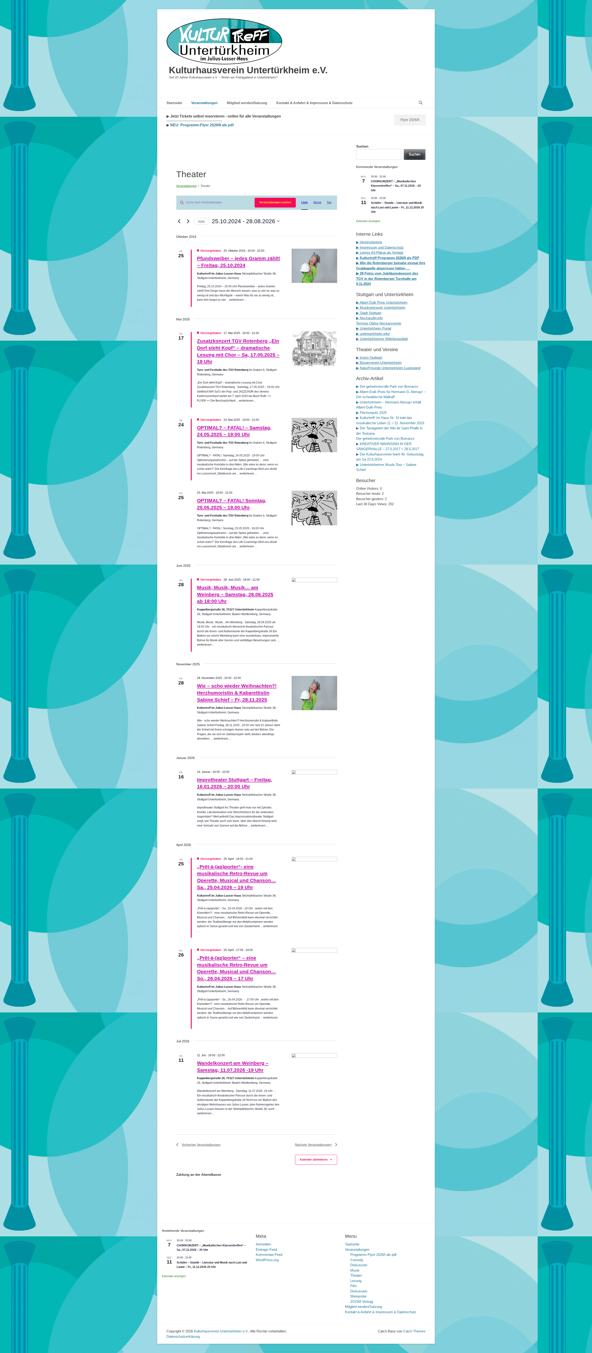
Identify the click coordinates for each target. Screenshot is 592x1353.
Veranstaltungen (204, 103)
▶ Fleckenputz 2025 (371, 413)
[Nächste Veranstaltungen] (188, 221)
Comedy (356, 1260)
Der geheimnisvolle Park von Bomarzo (385, 438)
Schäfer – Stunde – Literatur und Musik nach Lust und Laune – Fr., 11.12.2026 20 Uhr (397, 207)
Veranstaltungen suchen (275, 202)
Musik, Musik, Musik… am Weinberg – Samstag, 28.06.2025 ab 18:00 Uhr (235, 594)
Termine (362, 323)
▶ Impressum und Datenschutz (380, 247)
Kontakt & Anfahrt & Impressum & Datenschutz (314, 103)
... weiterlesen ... (236, 299)
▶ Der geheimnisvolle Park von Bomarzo (387, 386)
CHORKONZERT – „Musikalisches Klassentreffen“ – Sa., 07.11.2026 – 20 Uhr (396, 186)
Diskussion (358, 1265)
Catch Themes (414, 1331)
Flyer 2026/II (410, 120)
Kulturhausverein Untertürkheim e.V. (248, 70)
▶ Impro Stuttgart (369, 357)
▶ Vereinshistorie (369, 242)
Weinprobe (358, 1296)
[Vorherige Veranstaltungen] (179, 221)
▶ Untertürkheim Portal (373, 328)
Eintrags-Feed (266, 1249)
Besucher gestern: (370, 499)
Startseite (174, 103)
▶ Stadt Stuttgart (368, 313)
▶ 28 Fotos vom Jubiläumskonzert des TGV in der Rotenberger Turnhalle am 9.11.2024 (387, 278)
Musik (355, 1270)
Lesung (355, 1281)
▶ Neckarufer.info (369, 318)
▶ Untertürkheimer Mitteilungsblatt (382, 339)
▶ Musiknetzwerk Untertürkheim (380, 308)
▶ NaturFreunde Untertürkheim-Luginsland (388, 368)
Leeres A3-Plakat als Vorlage (381, 252)
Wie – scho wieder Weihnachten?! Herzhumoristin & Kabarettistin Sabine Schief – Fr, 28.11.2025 (237, 692)
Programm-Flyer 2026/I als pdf (373, 1255)
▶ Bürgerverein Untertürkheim (379, 363)
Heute (201, 221)
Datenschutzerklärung (183, 1336)
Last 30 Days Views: (372, 504)
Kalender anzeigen (368, 221)
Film (353, 1286)
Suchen (362, 146)
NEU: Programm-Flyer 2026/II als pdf (201, 125)
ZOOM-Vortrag (361, 1301)
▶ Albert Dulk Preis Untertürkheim (381, 302)
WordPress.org (267, 1260)
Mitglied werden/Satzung (247, 103)
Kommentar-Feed (269, 1255)
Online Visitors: (368, 488)
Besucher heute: (369, 493)
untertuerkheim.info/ (375, 334)
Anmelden (263, 1244)
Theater (356, 1275)
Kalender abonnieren (313, 1159)
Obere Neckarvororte (385, 323)
